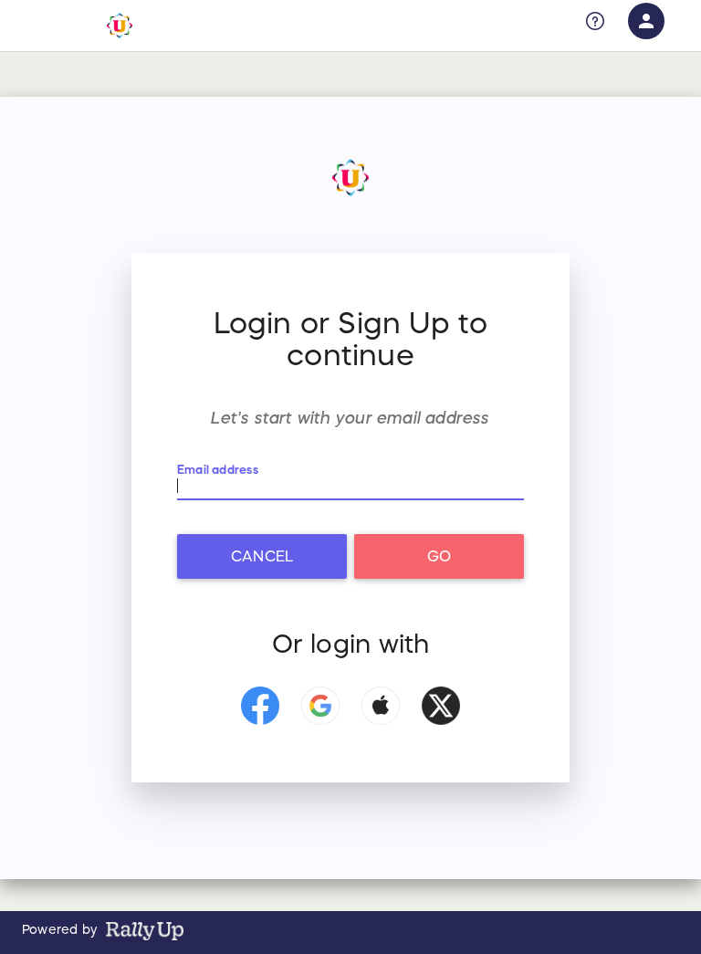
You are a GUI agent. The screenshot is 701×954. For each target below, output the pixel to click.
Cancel (262, 556)
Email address (217, 471)
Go (439, 556)
